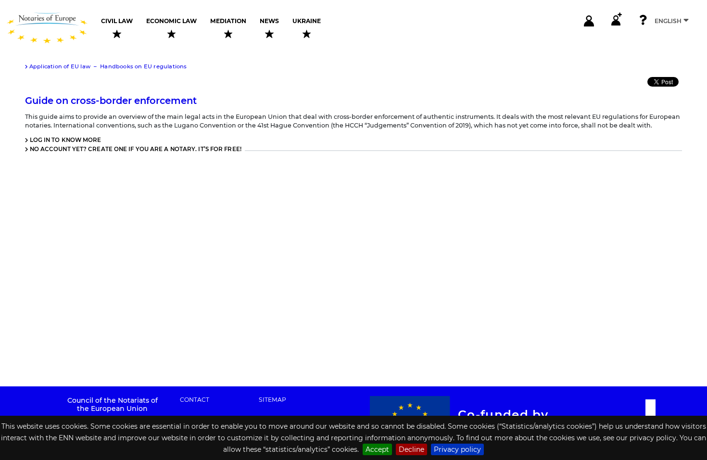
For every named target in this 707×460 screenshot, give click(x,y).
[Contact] (643, 21)
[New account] (616, 21)
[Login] (589, 21)
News (269, 21)
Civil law (117, 21)
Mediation (228, 21)
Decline (411, 449)
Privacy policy (457, 449)
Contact (194, 399)
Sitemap (272, 399)
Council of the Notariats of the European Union (112, 404)
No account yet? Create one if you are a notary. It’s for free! (135, 149)
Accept (377, 449)
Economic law (171, 21)
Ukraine (306, 21)
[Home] (50, 28)
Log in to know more (65, 140)
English (668, 21)
